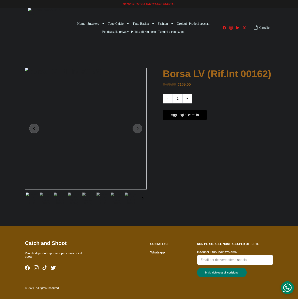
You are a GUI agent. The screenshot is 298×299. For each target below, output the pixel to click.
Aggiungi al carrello (185, 115)
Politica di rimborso (143, 31)
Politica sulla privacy (115, 31)
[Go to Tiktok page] (44, 267)
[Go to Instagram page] (232, 28)
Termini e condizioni (171, 31)
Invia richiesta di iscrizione (222, 272)
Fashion (163, 23)
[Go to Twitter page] (244, 28)
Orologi (182, 23)
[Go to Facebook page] (226, 28)
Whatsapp (157, 252)
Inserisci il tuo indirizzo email (217, 252)
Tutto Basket (141, 23)
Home (81, 23)
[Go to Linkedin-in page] (239, 28)
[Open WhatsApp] (287, 287)
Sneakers (93, 23)
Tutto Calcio (116, 23)
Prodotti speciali (199, 23)
